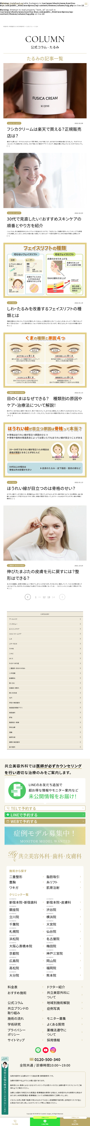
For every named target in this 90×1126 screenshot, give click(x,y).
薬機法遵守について (56, 1032)
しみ (10, 639)
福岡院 (51, 967)
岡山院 (51, 960)
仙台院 (51, 930)
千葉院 (14, 923)
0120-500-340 (47, 1059)
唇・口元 (12, 683)
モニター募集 (56, 1018)
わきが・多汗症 (14, 663)
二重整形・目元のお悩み (17, 668)
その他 (11, 648)
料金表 (12, 987)
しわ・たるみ (13, 644)
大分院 (14, 974)
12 (44, 597)
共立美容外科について (58, 994)
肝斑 (10, 717)
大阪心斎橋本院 (20, 945)
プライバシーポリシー (17, 1032)
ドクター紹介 (56, 987)
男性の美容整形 (14, 703)
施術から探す (18, 871)
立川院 (14, 916)
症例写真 (53, 1008)
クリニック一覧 (19, 894)
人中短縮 (12, 673)
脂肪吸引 (53, 876)
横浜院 (51, 916)
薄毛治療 (12, 727)
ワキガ (13, 887)
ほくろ (11, 658)
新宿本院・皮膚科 (58, 901)
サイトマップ (16, 1040)
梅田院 (51, 945)
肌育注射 (53, 887)
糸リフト (52, 882)
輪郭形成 (12, 737)
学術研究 (14, 1024)
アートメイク (13, 619)
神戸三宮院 (54, 952)
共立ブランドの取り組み (18, 1010)
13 (48, 597)
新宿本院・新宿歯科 (23, 901)
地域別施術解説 (58, 1002)
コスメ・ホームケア (15, 634)
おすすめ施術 (17, 992)
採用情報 (53, 1040)
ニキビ (11, 653)
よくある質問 (56, 1024)
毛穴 (10, 698)
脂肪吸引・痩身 (14, 722)
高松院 (14, 967)
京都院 (14, 952)
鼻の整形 (12, 747)
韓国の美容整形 (14, 742)
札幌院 (14, 930)
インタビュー (13, 624)
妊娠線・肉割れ (14, 688)
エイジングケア (14, 629)
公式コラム (15, 1002)
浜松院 (14, 938)
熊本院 (51, 974)
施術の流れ (16, 1018)
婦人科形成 (13, 693)
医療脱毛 (12, 678)
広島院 (14, 960)
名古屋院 (53, 938)
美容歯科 (12, 713)
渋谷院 (51, 908)
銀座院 (14, 908)
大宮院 (51, 923)
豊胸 (10, 732)
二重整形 (15, 876)
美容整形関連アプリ (15, 708)
